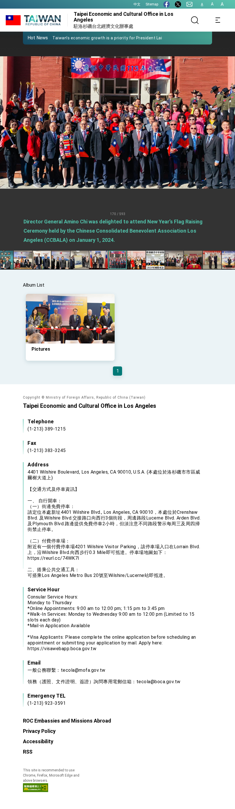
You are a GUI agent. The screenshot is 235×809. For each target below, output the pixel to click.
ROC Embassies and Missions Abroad (67, 721)
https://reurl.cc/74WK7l (53, 558)
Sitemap (152, 4)
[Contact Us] (189, 4)
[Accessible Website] (35, 790)
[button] (31, 37)
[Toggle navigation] (217, 20)
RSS (27, 752)
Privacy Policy (39, 731)
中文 (137, 4)
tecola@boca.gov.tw (158, 681)
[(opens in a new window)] (166, 4)
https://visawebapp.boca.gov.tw (62, 648)
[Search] (194, 20)
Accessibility (38, 741)
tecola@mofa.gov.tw (83, 670)
